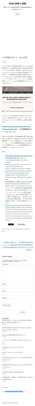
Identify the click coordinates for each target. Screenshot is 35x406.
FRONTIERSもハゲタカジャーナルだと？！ (13, 347)
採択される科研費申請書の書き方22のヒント (14, 335)
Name (4, 284)
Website (4, 298)
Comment (5, 264)
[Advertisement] (17, 33)
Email (3, 291)
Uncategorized (19, 229)
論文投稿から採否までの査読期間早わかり (13, 372)
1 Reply (4, 62)
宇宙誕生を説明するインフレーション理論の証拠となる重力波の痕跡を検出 (9, 244)
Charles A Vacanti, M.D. (12, 164)
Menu (17, 14)
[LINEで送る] (21, 224)
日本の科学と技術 (17, 3)
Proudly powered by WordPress (10, 402)
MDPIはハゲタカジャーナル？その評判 (12, 352)
